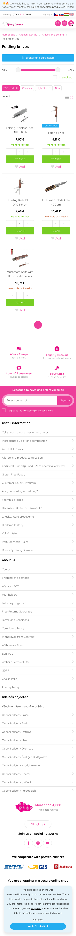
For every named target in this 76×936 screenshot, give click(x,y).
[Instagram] (38, 843)
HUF (28, 14)
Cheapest (27, 88)
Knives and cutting (53, 34)
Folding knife (56, 132)
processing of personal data (38, 410)
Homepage (8, 34)
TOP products (11, 88)
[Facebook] (28, 843)
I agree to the (30, 410)
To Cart (20, 159)
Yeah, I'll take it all (38, 926)
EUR (21, 14)
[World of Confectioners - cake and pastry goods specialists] (12, 23)
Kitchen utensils (28, 34)
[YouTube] (47, 843)
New (57, 88)
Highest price (44, 88)
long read (36, 908)
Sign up (65, 400)
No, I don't (38, 919)
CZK (15, 14)
